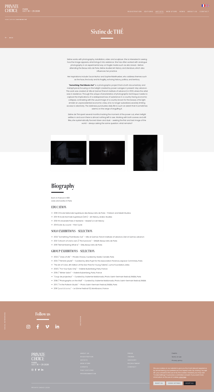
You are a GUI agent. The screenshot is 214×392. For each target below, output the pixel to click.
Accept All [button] (190, 383)
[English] (207, 5)
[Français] (203, 5)
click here (182, 377)
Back (11, 38)
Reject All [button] (159, 383)
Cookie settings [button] (174, 383)
